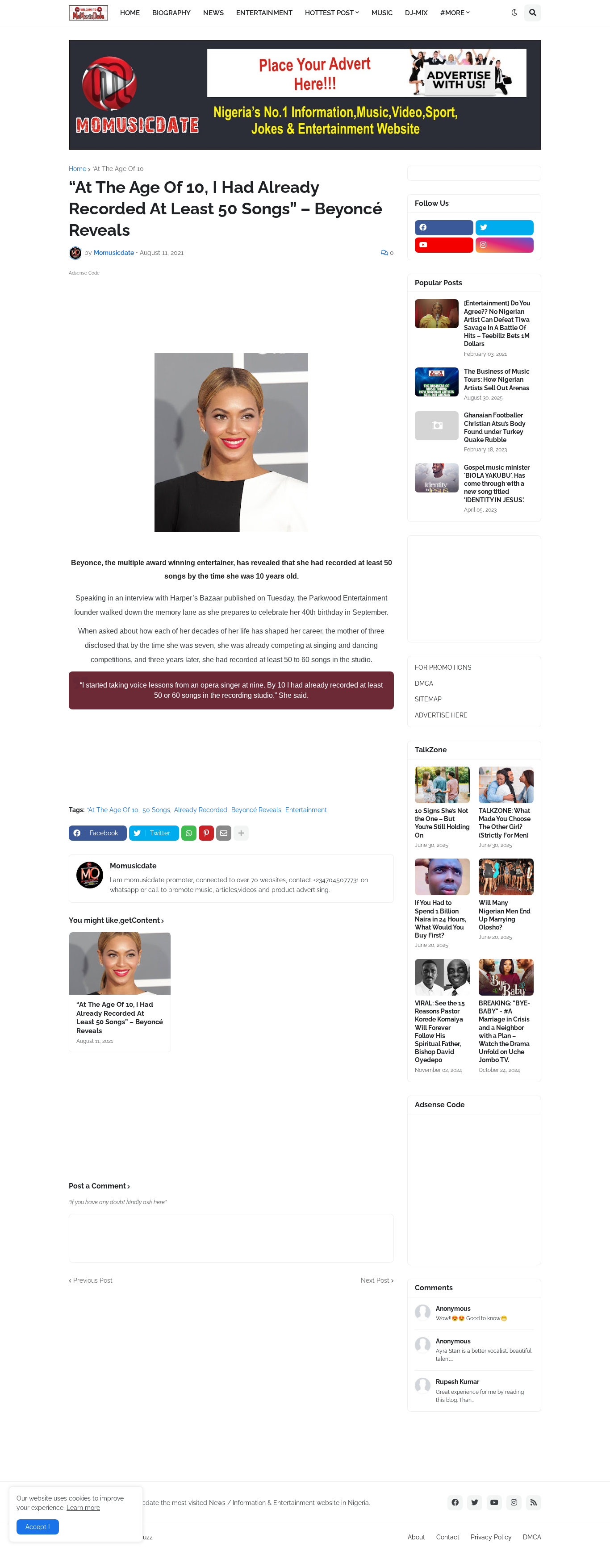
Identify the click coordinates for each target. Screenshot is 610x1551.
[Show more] (241, 833)
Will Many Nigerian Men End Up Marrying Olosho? (505, 915)
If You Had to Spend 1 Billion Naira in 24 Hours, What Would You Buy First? (440, 919)
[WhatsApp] (188, 833)
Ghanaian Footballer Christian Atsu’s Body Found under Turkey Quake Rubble (495, 427)
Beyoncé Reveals (256, 809)
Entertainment (306, 809)
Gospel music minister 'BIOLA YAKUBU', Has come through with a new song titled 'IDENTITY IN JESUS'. (497, 484)
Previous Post (93, 1280)
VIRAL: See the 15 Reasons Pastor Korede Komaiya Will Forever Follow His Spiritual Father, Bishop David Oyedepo (440, 1031)
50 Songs (156, 809)
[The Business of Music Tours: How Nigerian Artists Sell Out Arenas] (437, 381)
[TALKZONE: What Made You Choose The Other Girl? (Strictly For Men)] (506, 785)
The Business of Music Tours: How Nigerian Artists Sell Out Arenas (497, 379)
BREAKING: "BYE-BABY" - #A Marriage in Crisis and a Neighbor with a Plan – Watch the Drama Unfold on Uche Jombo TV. (504, 1031)
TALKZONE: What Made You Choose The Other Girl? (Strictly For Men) (505, 823)
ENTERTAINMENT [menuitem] (264, 13)
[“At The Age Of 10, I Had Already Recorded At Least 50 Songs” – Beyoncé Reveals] (120, 963)
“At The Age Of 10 (118, 169)
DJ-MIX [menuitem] (416, 13)
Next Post (375, 1280)
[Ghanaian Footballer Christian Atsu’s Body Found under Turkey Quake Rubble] (437, 425)
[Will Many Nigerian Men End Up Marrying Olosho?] (506, 877)
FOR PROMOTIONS (443, 667)
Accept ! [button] (37, 1526)
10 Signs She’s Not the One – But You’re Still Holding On (442, 823)
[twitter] (505, 227)
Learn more (83, 1507)
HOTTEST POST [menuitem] (329, 13)
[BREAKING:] (506, 977)
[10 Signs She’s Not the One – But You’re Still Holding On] (442, 785)
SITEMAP (428, 699)
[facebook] (444, 227)
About (416, 1537)
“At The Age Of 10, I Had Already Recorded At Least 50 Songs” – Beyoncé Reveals (119, 1018)
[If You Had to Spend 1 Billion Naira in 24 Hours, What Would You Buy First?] (442, 877)
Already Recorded (200, 809)
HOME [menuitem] (130, 13)
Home (77, 169)
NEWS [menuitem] (213, 13)
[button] (514, 12)
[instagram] (505, 245)
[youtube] (444, 245)
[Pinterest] (206, 833)
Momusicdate (133, 866)
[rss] (533, 1502)
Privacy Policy (491, 1537)
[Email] (223, 833)
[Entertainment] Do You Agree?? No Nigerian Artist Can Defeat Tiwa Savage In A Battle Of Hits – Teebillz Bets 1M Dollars (497, 323)
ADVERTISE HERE (441, 715)
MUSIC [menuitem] (382, 13)
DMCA (424, 683)
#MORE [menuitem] (452, 13)
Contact (448, 1537)
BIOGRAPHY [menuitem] (171, 13)
